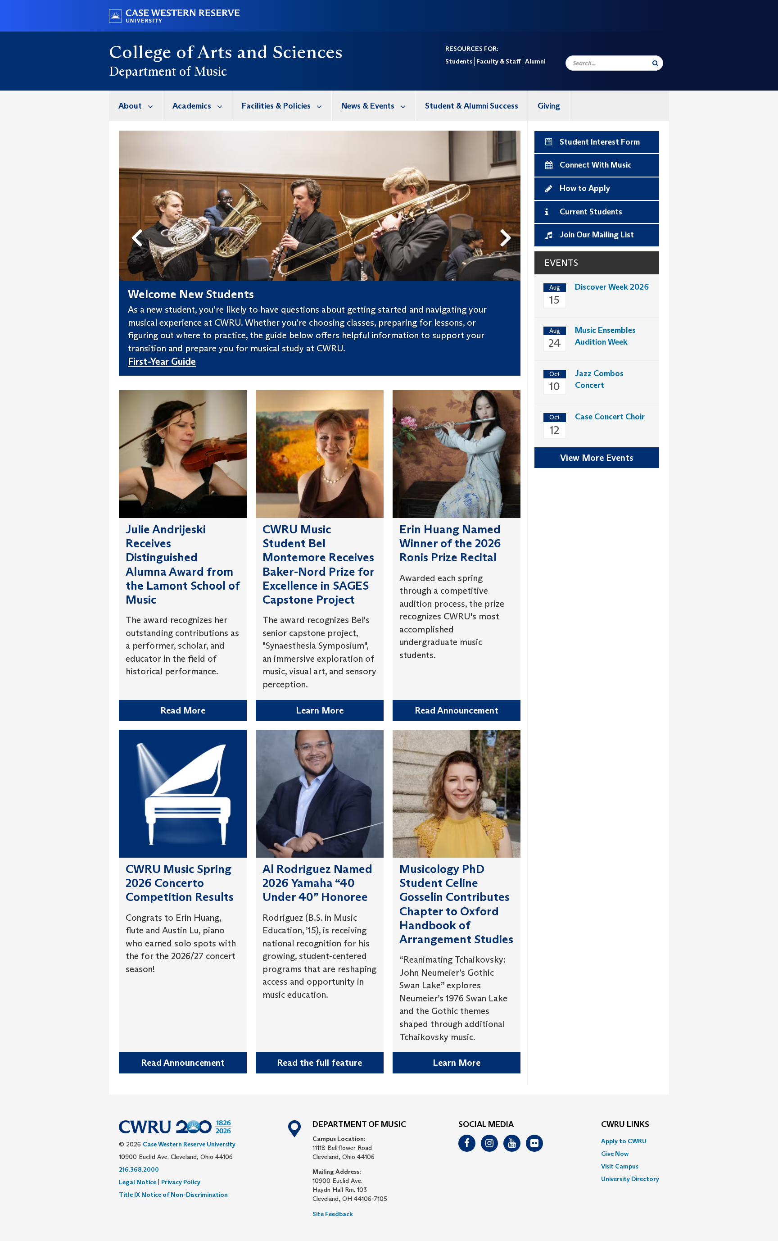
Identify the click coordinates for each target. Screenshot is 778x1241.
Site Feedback (332, 1214)
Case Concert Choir (610, 417)
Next (508, 223)
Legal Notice (137, 1182)
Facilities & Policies (276, 106)
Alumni (535, 61)
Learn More (320, 710)
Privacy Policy (180, 1182)
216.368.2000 (139, 1169)
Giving (549, 106)
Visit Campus (619, 1166)
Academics (191, 106)
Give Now (615, 1154)
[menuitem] (136, 106)
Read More (182, 710)
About (130, 106)
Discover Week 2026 (612, 287)
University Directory (630, 1179)
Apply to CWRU (624, 1141)
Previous (139, 223)
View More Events (596, 457)
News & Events (367, 106)
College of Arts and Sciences (226, 52)
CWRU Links (625, 1124)
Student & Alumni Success (471, 106)
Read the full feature (319, 1062)
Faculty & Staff (498, 61)
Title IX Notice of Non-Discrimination (173, 1195)
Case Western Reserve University (189, 1144)
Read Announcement (456, 710)
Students (458, 61)
